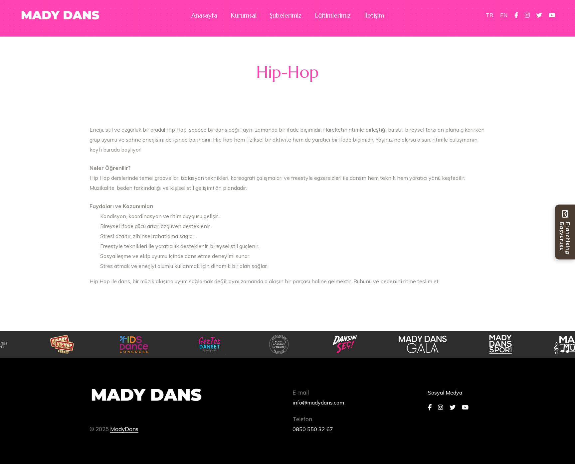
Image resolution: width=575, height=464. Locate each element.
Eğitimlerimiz (333, 15)
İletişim (374, 15)
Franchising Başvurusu (565, 238)
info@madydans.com (318, 402)
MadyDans (124, 428)
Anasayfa (204, 15)
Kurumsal (244, 15)
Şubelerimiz (285, 15)
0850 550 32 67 (312, 429)
